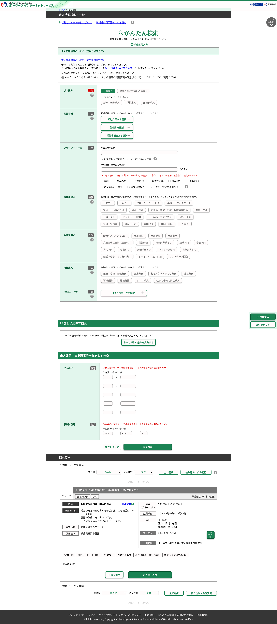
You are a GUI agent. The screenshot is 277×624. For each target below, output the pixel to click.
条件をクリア (112, 447)
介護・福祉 (109, 217)
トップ (62, 9)
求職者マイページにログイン (77, 22)
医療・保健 (201, 210)
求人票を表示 (150, 574)
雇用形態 (138, 235)
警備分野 (108, 280)
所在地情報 (202, 614)
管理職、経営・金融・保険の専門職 (169, 210)
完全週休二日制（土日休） (117, 242)
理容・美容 (167, 224)
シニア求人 (143, 280)
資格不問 (108, 249)
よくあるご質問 (166, 614)
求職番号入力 (138, 44)
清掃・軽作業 (110, 224)
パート (125, 97)
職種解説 (126, 504)
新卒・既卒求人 (111, 102)
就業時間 (143, 242)
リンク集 (73, 614)
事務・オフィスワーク (178, 203)
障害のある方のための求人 (133, 91)
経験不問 (184, 242)
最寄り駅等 (159, 181)
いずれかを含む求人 (114, 159)
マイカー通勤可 (167, 249)
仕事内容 (140, 181)
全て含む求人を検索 (140, 159)
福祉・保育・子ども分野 (163, 273)
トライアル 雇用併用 (150, 256)
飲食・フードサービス (148, 203)
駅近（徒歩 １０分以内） (117, 256)
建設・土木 (130, 224)
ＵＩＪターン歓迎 (178, 256)
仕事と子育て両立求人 (167, 280)
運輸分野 (124, 280)
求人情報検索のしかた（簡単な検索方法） (83, 60)
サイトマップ (88, 614)
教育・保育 (137, 210)
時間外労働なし (164, 242)
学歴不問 (201, 242)
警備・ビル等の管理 (113, 210)
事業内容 (195, 181)
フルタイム (110, 97)
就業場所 (177, 181)
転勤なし (124, 249)
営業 (107, 203)
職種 (107, 181)
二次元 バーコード (211, 533)
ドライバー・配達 (131, 217)
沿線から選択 (117, 127)
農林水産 (148, 224)
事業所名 (123, 181)
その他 (184, 224)
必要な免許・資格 (114, 186)
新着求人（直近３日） (114, 235)
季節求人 (131, 102)
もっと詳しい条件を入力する (120, 68)
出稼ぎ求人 (149, 102)
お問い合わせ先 (185, 614)
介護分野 (138, 273)
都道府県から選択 (117, 119)
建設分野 (188, 273)
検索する (264, 317)
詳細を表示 (114, 574)
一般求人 (108, 91)
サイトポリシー (107, 614)
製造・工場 (185, 217)
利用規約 (149, 614)
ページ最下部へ (271, 20)
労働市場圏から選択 (117, 135)
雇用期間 (172, 235)
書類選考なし (189, 249)
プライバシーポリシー (129, 614)
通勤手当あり (144, 249)
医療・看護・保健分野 (114, 273)
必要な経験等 (139, 186)
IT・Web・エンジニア (160, 217)
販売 (124, 203)
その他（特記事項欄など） (167, 186)
